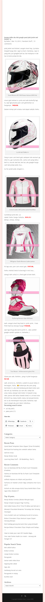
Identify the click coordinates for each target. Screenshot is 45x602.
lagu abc (7, 567)
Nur (5, 468)
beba (8, 41)
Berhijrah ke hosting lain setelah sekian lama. (20, 449)
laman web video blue (12, 560)
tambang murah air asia (12, 570)
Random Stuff (27, 41)
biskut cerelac (9, 551)
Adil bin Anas (9, 453)
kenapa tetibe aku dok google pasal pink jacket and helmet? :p (21, 38)
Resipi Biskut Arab (10, 456)
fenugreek (7, 557)
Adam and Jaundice (25, 479)
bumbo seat (8, 577)
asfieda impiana (9, 479)
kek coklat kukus (10, 547)
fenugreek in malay (11, 573)
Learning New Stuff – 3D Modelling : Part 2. (19, 459)
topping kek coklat (10, 564)
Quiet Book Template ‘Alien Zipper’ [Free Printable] (22, 446)
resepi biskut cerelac (11, 554)
